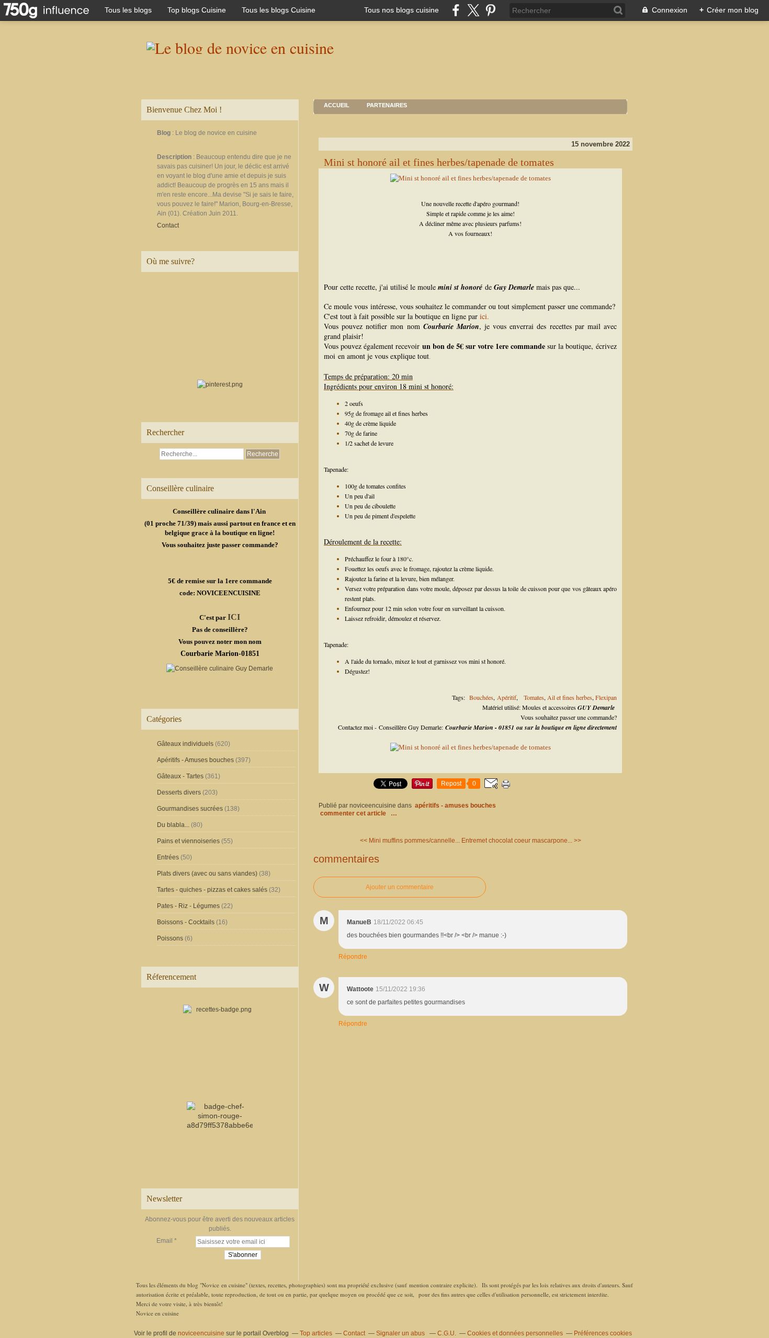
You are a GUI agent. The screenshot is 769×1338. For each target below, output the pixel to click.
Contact (168, 225)
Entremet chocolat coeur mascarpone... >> (521, 840)
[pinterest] (490, 10)
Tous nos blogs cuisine (401, 10)
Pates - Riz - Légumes (188, 906)
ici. (484, 316)
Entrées (168, 857)
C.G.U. (446, 1333)
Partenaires (387, 105)
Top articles (316, 1333)
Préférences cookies (603, 1333)
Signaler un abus (401, 1333)
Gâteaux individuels (185, 743)
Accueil (336, 105)
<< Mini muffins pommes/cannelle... (410, 840)
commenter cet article (354, 813)
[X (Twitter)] (473, 10)
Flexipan (606, 697)
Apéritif (506, 697)
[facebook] (455, 10)
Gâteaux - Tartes (180, 776)
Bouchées (480, 697)
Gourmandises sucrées (190, 808)
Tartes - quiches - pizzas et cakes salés (212, 889)
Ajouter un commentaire (400, 887)
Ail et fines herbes (569, 697)
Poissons (170, 938)
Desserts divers (179, 792)
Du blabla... (173, 825)
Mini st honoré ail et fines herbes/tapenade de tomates (439, 162)
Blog (164, 133)
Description (175, 157)
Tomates (534, 697)
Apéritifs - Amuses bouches (195, 760)
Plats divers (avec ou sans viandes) (207, 873)
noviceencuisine (201, 1333)
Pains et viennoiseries (188, 841)
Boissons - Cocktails (185, 922)
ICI (234, 617)
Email (164, 1240)
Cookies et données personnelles (515, 1333)
